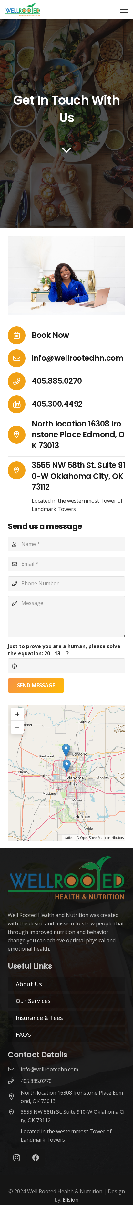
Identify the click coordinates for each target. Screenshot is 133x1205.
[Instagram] (17, 1158)
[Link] (22, 9)
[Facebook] (36, 1158)
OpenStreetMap (92, 837)
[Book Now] (20, 335)
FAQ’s (23, 1034)
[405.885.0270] (20, 381)
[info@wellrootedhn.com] (20, 358)
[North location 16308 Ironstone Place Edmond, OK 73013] (20, 435)
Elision (70, 1199)
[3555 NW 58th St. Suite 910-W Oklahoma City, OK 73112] (20, 470)
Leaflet (68, 837)
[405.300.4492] (20, 404)
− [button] (17, 727)
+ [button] (17, 714)
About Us (29, 984)
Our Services (33, 1001)
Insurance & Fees (39, 1018)
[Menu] (124, 10)
